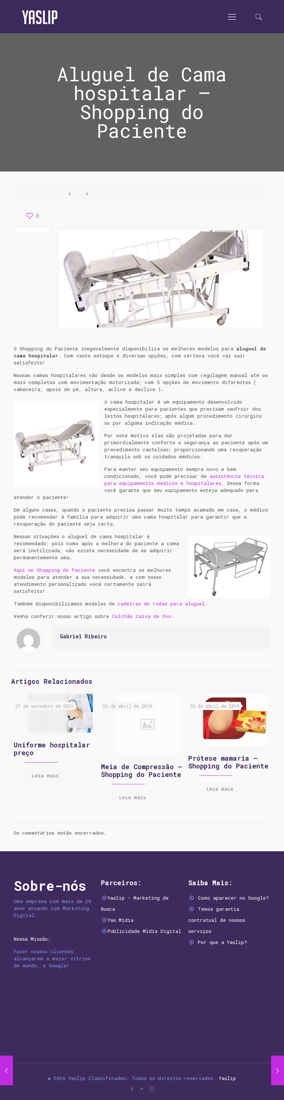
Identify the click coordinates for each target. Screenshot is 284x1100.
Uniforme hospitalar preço (52, 748)
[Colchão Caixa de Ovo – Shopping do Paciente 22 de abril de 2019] (277, 1070)
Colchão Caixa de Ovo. (143, 616)
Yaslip (227, 1078)
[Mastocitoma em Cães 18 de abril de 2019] (6, 1070)
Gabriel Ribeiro (83, 636)
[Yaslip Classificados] (39, 16)
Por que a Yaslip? (222, 942)
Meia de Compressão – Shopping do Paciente (141, 770)
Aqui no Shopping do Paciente (54, 570)
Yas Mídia (120, 920)
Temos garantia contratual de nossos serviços (216, 920)
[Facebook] (132, 1088)
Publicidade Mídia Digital (144, 931)
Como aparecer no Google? (233, 897)
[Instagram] (152, 1088)
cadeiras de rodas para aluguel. (163, 603)
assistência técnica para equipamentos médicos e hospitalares (184, 479)
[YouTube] (142, 1088)
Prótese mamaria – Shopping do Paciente (228, 762)
